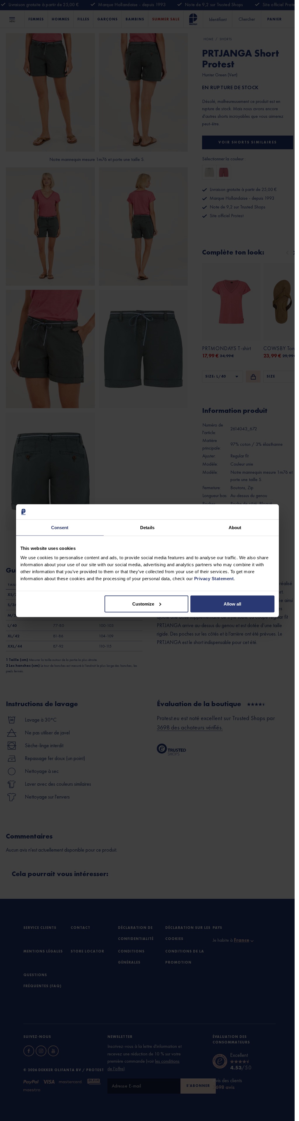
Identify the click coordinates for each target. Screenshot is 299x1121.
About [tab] (235, 527)
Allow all (232, 603)
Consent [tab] (60, 527)
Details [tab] (147, 527)
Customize (143, 603)
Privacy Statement (214, 578)
